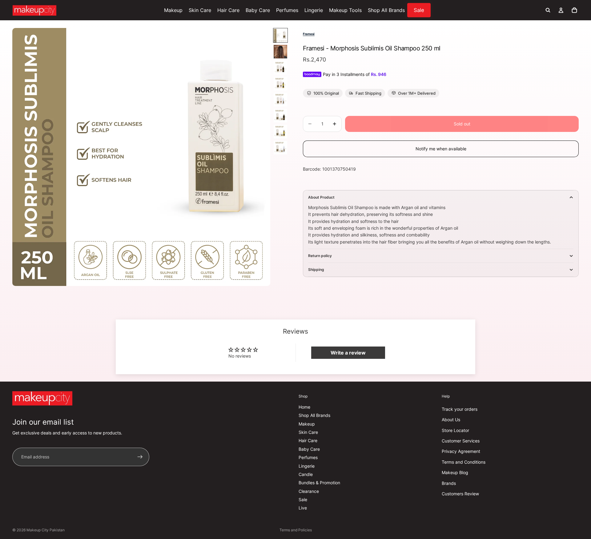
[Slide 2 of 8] (280, 51)
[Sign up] (140, 456)
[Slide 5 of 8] (280, 99)
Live (303, 507)
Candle (306, 474)
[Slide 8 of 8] (280, 147)
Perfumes (308, 457)
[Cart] (574, 10)
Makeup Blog (455, 472)
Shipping (316, 269)
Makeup (307, 423)
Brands (449, 482)
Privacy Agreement (461, 451)
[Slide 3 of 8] (280, 67)
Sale (303, 499)
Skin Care (308, 432)
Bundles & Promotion (319, 482)
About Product (321, 197)
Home (304, 407)
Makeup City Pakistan (45, 530)
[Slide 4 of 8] (280, 83)
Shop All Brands (314, 415)
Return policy (320, 255)
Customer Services (461, 440)
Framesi (309, 34)
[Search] (548, 10)
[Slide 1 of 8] (280, 35)
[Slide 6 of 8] (280, 115)
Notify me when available (441, 148)
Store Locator (455, 430)
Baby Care (309, 449)
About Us (451, 419)
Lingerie (307, 465)
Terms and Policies (295, 530)
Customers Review (460, 493)
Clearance (309, 491)
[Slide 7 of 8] (280, 131)
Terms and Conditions (463, 462)
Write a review (348, 353)
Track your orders (459, 409)
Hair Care (308, 440)
